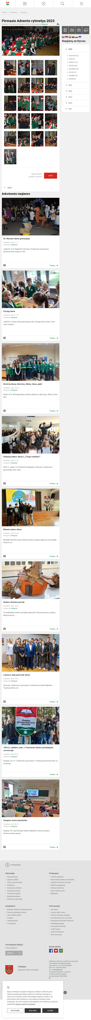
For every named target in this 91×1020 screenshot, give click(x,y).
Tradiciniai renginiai (13, 893)
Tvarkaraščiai (15, 865)
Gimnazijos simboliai (14, 888)
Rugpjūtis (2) (73, 56)
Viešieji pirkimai (12, 921)
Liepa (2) (72, 59)
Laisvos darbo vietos (58, 912)
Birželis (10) (73, 62)
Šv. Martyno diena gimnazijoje (16, 239)
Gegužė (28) (73, 65)
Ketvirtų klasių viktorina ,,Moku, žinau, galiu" (23, 384)
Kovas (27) (73, 72)
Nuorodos (54, 909)
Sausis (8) (72, 79)
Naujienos (14, 12)
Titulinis (4, 12)
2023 (70, 97)
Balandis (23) (74, 69)
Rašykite (10, 953)
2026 (70, 49)
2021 (70, 109)
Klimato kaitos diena (12, 529)
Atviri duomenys (56, 934)
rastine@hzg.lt (57, 970)
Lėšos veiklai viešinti (14, 915)
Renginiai (24, 12)
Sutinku (50, 1011)
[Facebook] (51, 951)
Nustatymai (15, 1011)
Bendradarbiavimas (13, 896)
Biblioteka (54, 893)
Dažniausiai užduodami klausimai (62, 921)
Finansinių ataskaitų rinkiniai (16, 912)
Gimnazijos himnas (13, 891)
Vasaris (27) (73, 75)
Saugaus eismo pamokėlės (15, 820)
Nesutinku (33, 1011)
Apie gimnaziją (12, 877)
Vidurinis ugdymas (57, 877)
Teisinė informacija (57, 932)
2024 (70, 91)
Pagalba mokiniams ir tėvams (61, 882)
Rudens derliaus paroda (13, 602)
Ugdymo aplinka (12, 879)
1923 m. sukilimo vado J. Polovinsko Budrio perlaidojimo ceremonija (28, 749)
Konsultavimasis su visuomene (61, 918)
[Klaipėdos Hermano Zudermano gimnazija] (7, 3)
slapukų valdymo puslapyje (25, 1004)
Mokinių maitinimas (57, 888)
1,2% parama (11, 923)
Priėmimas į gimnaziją (14, 899)
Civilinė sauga (55, 929)
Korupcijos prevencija (58, 926)
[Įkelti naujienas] (24, 3)
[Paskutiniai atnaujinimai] (43, 3)
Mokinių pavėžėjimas (58, 885)
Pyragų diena (9, 311)
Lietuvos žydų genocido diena (16, 675)
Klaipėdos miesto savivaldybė (28, 970)
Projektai (10, 918)
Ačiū (51, 176)
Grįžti (9, 188)
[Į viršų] (65, 992)
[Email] (61, 951)
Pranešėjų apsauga (57, 923)
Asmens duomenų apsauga (60, 915)
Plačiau (52, 265)
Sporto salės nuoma (58, 891)
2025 (70, 85)
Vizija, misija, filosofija (14, 882)
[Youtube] (56, 951)
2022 (70, 103)
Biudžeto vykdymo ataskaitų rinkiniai (19, 909)
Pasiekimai (10, 885)
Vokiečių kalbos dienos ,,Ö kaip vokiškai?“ (22, 457)
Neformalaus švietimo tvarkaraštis (62, 879)
